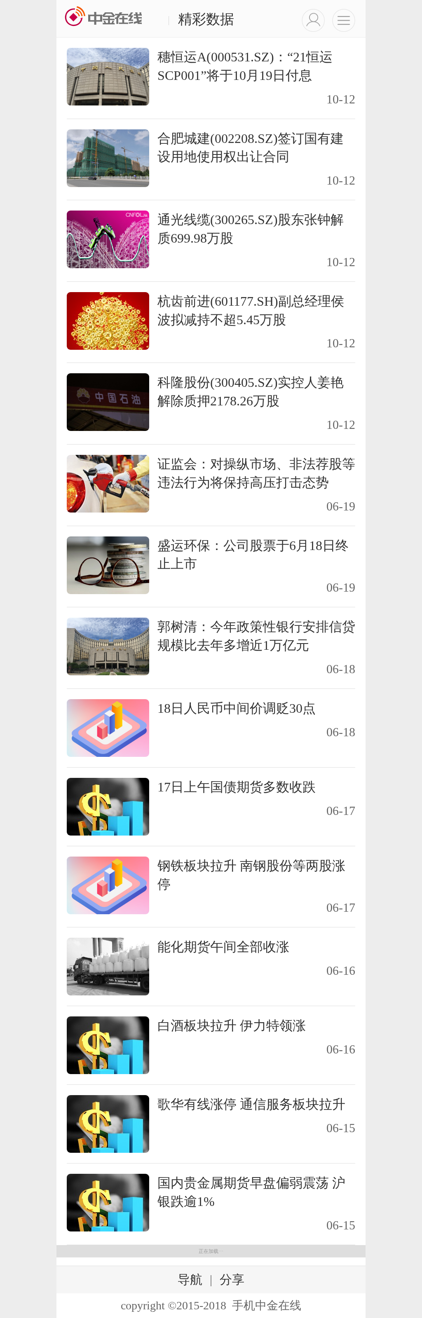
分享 (232, 1279)
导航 (190, 1279)
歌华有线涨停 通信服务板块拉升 (251, 1104)
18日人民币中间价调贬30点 (236, 708)
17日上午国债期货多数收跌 (236, 787)
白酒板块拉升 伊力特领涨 (231, 1025)
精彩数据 (201, 19)
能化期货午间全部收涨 (223, 946)
